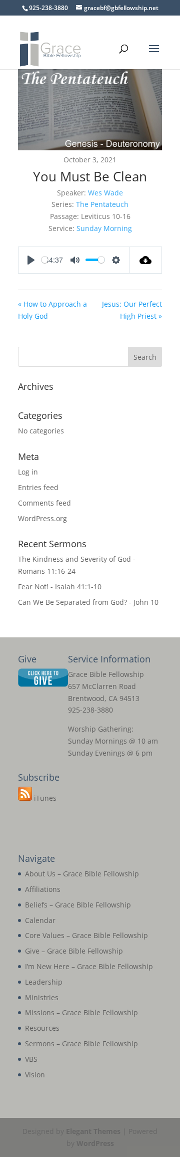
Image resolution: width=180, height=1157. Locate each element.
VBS (31, 1059)
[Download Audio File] (146, 260)
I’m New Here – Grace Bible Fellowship (89, 966)
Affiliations (42, 889)
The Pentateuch (102, 204)
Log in (28, 472)
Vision (35, 1074)
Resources (42, 1028)
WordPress (95, 1143)
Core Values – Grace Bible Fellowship (86, 935)
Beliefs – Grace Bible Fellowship (78, 904)
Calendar (40, 920)
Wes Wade (105, 192)
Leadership (43, 982)
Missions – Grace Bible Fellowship (81, 1012)
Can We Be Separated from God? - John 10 (88, 602)
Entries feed (38, 487)
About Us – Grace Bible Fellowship (82, 873)
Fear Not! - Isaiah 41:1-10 (60, 586)
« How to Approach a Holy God (52, 310)
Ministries (41, 997)
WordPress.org (42, 518)
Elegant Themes (93, 1131)
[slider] (45, 260)
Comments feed (44, 503)
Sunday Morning (104, 228)
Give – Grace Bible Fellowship (74, 951)
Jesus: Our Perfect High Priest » (132, 310)
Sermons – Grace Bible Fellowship (81, 1043)
